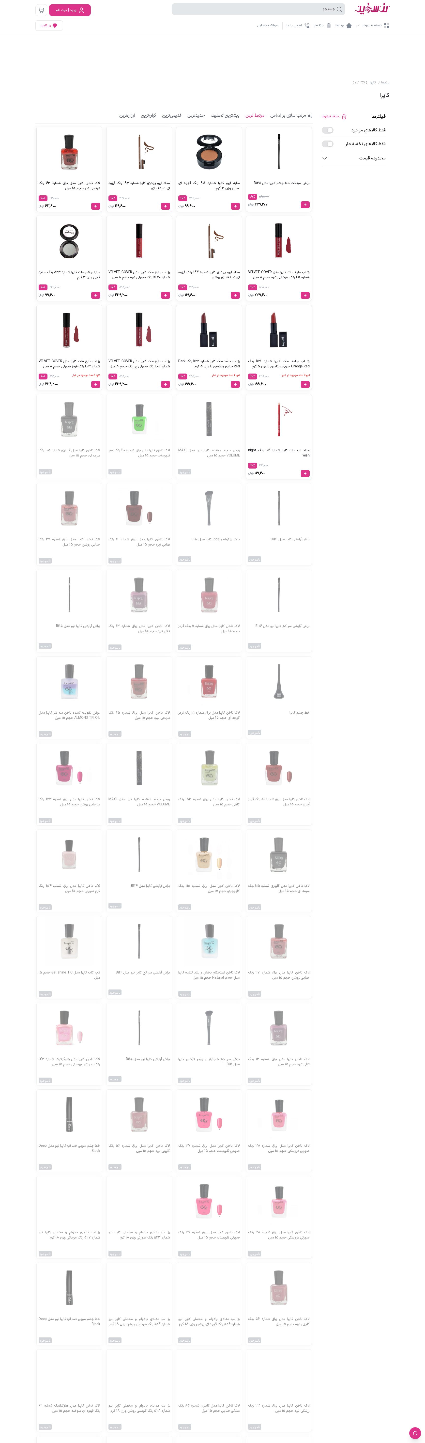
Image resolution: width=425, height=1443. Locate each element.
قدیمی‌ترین (172, 115)
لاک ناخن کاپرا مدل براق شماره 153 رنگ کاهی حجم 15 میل (209, 802)
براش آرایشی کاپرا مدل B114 (290, 539)
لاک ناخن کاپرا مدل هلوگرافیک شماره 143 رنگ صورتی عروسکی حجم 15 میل (69, 1062)
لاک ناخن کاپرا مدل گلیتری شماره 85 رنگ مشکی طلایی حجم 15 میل (209, 1408)
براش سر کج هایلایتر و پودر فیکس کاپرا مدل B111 (209, 1062)
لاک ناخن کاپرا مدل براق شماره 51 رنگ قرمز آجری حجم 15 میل (279, 802)
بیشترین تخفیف (225, 115)
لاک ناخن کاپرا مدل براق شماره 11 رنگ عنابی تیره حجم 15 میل (139, 542)
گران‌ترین (148, 115)
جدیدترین (196, 115)
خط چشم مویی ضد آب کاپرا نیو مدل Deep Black (69, 1148)
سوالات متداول (267, 25)
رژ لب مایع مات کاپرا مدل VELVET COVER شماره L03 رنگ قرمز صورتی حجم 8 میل (69, 364)
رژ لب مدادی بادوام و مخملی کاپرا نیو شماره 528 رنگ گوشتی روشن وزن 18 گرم (139, 1408)
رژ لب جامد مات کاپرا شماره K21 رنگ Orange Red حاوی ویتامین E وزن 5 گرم (279, 364)
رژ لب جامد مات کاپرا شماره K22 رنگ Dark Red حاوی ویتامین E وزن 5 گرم (209, 364)
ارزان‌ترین (127, 115)
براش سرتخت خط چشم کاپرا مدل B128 (282, 183)
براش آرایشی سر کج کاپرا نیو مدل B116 (283, 626)
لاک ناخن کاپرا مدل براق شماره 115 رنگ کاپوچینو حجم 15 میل (209, 888)
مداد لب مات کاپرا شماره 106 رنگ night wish (279, 453)
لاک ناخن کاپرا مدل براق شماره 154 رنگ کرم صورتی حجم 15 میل (69, 888)
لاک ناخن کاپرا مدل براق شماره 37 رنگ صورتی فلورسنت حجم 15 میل (209, 1148)
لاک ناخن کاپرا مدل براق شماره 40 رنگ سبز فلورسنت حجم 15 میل (139, 453)
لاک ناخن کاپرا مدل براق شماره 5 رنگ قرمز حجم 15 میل (209, 629)
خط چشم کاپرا (299, 712)
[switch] (328, 130)
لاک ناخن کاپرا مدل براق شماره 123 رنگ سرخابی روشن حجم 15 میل (69, 802)
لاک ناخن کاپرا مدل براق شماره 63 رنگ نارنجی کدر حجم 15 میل (69, 186)
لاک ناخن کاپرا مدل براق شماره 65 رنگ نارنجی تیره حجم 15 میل (139, 715)
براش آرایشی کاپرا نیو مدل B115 (78, 626)
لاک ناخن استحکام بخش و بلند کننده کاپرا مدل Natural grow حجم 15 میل (209, 975)
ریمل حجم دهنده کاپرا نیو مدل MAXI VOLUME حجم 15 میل (209, 453)
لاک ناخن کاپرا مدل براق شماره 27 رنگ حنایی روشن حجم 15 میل (69, 542)
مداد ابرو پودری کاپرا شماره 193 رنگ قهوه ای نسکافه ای (139, 186)
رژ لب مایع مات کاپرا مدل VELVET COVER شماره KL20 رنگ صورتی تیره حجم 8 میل (139, 275)
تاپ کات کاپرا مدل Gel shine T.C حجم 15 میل (69, 975)
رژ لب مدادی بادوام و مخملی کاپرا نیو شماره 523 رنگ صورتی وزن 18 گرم (139, 1235)
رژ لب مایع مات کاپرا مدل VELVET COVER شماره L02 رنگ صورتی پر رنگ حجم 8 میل (139, 364)
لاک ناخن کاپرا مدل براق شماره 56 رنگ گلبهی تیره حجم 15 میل (139, 1148)
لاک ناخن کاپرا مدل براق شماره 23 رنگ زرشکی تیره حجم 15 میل (279, 1408)
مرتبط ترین (254, 115)
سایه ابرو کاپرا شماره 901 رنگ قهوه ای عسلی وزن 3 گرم (209, 186)
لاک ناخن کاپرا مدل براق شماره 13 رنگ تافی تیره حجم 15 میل (139, 629)
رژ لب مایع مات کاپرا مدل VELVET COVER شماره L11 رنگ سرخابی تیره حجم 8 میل (279, 275)
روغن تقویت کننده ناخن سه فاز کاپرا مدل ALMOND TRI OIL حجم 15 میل (69, 715)
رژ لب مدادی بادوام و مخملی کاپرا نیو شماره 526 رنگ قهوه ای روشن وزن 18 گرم (209, 1322)
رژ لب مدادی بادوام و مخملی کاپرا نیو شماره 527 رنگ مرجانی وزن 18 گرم (69, 1235)
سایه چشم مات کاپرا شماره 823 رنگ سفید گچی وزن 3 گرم (69, 275)
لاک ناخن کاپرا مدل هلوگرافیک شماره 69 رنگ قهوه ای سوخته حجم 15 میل (69, 1408)
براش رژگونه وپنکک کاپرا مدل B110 (216, 539)
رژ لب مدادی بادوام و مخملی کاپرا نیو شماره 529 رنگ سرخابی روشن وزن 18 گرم (139, 1322)
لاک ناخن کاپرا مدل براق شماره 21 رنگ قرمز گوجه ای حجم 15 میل (209, 715)
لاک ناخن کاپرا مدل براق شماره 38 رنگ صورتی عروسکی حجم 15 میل (279, 1148)
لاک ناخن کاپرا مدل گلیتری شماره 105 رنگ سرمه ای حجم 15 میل (69, 453)
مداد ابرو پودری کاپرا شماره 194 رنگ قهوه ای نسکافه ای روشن (209, 275)
